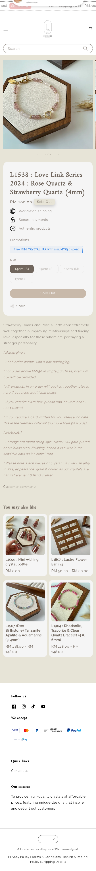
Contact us (19, 771)
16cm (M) (71, 269)
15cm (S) (47, 269)
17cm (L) (22, 279)
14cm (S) (22, 269)
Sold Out (48, 293)
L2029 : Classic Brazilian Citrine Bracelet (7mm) (48, 9)
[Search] (85, 48)
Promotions (19, 240)
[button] (5, 29)
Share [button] (20, 306)
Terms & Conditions (46, 857)
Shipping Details (54, 861)
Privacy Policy (18, 857)
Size (13, 259)
